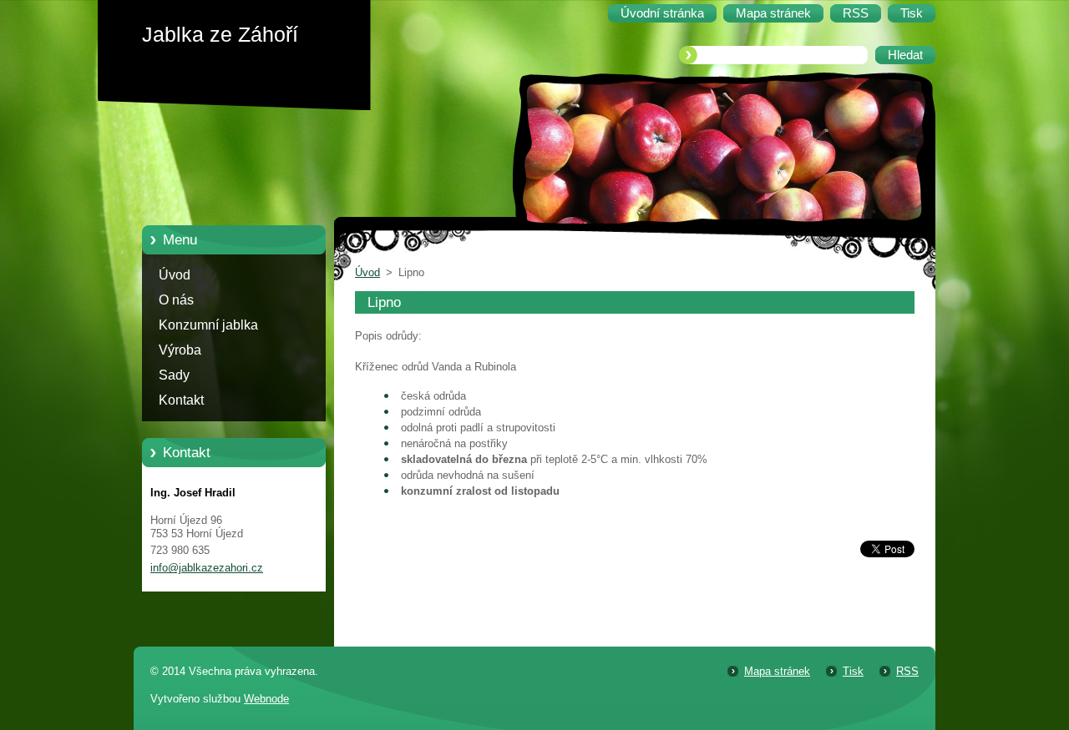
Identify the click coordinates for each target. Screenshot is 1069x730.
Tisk (853, 671)
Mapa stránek (777, 671)
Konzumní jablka (208, 325)
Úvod (174, 275)
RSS (907, 671)
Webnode (266, 698)
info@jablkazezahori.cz (206, 567)
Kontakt (181, 400)
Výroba (180, 350)
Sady (174, 375)
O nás (176, 300)
